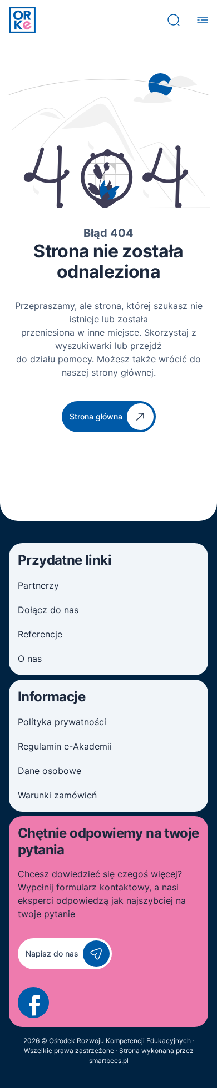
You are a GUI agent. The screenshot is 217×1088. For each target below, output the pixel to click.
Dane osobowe (49, 770)
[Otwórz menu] (202, 20)
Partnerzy (38, 585)
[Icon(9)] (33, 1002)
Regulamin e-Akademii (65, 746)
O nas (30, 658)
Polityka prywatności (62, 721)
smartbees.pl (109, 1060)
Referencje (40, 634)
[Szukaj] (173, 20)
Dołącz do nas (48, 609)
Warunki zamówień (57, 795)
